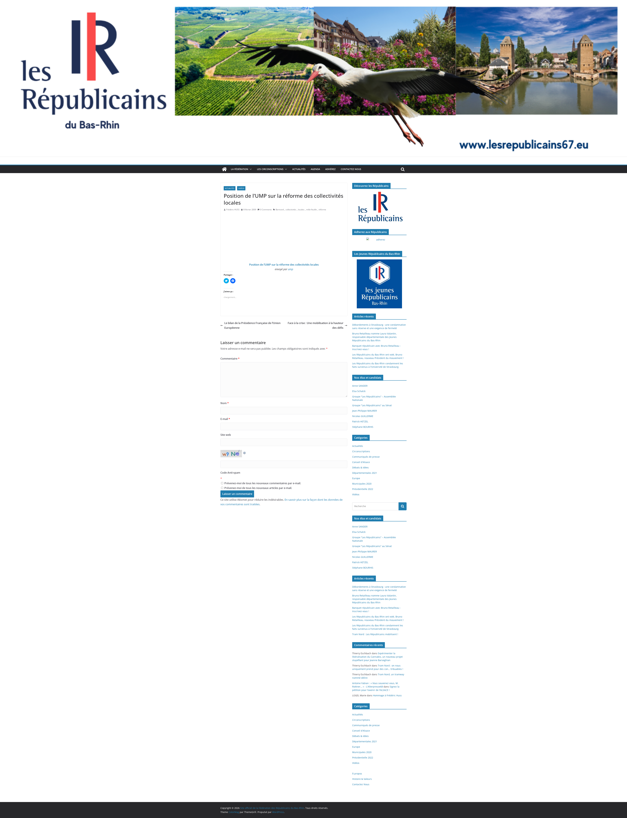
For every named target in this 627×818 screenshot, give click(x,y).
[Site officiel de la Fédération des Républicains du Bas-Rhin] (313, 2)
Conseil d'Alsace (361, 462)
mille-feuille (311, 209)
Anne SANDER (360, 385)
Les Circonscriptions (270, 169)
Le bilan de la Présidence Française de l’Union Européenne (252, 325)
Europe (356, 478)
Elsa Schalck (358, 391)
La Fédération (239, 169)
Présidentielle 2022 (362, 489)
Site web (225, 435)
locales (301, 209)
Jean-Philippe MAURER (364, 410)
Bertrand (280, 209)
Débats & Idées (360, 467)
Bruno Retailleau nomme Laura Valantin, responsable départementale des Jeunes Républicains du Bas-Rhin (374, 337)
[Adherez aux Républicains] (379, 242)
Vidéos (241, 188)
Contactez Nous (351, 169)
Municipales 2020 (361, 483)
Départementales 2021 (364, 472)
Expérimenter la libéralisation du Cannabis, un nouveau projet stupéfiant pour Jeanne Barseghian (377, 657)
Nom (224, 403)
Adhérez (330, 169)
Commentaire (230, 358)
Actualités (298, 169)
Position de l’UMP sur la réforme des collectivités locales (284, 264)
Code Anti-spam (230, 472)
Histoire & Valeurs (362, 778)
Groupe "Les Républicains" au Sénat (372, 405)
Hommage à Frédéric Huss (387, 695)
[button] (250, 169)
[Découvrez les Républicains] (379, 207)
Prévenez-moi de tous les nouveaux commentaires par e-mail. (262, 483)
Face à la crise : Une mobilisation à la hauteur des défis (315, 325)
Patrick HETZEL (360, 421)
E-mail (225, 419)
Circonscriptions (361, 451)
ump (290, 269)
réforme (322, 209)
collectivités (291, 209)
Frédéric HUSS (233, 209)
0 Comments (266, 209)
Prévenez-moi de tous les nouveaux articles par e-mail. (258, 488)
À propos (357, 773)
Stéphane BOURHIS (362, 426)
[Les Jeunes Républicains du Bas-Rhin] (379, 283)
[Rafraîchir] (244, 452)
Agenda (315, 169)
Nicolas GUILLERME (362, 416)
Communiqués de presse (366, 456)
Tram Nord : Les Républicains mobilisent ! (375, 634)
